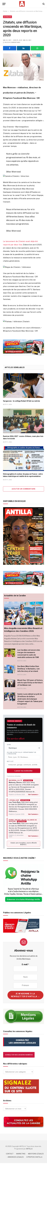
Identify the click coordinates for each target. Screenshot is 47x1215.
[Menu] (4, 4)
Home (5, 11)
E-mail (25, 964)
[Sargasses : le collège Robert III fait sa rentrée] (23, 385)
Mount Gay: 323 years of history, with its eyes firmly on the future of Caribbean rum (30, 682)
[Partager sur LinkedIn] (23, 48)
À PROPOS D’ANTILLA (34, 1157)
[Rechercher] (43, 4)
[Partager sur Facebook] (9, 48)
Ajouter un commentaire (23, 489)
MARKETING (20, 1154)
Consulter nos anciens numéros (19, 1055)
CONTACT (9, 1154)
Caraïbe (8, 623)
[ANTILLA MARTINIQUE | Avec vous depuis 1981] (22, 4)
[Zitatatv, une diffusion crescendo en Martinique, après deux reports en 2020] (23, 66)
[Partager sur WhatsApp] (37, 48)
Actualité (7, 17)
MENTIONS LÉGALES (36, 1154)
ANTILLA (29, 1149)
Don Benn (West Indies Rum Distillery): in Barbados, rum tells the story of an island (28, 668)
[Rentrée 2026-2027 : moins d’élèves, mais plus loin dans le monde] (23, 421)
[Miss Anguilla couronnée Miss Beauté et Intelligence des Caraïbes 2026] (23, 613)
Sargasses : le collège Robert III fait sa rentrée (21, 401)
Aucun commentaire (12, 42)
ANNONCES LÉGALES (16, 1157)
